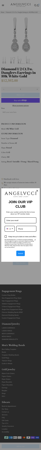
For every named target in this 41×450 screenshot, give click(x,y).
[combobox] (10, 229)
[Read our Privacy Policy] (35, 240)
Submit (20, 253)
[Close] (37, 190)
